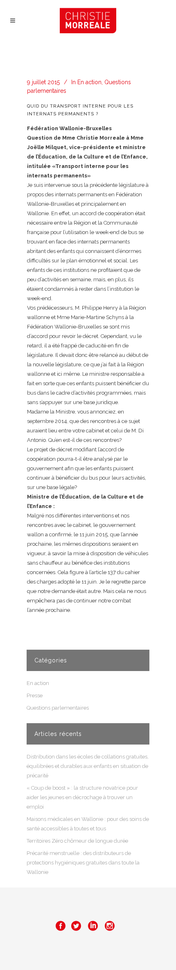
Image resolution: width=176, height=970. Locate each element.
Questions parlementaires (58, 708)
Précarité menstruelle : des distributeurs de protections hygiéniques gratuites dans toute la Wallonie (83, 862)
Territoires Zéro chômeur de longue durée (77, 841)
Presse (35, 695)
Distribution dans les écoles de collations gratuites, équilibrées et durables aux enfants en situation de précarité (88, 766)
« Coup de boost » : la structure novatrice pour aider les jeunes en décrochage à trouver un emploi (82, 797)
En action (89, 82)
